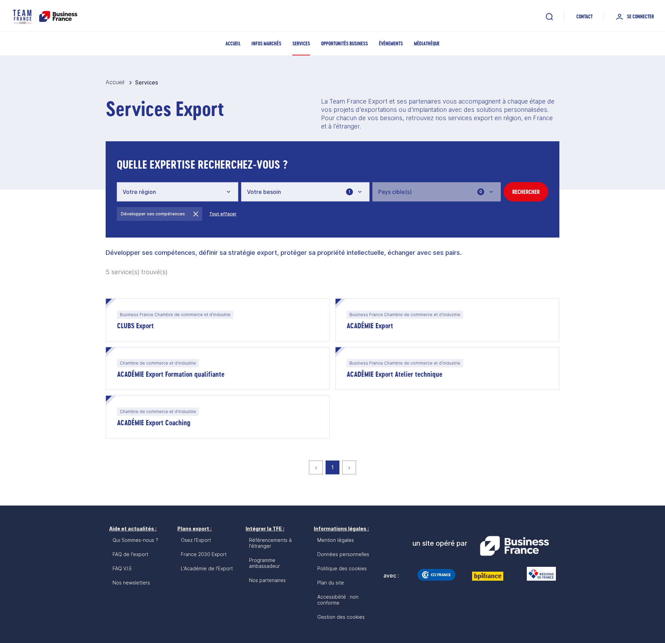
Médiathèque (427, 43)
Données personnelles (343, 554)
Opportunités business (344, 43)
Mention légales (335, 540)
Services (301, 43)
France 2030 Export (204, 554)
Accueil (232, 43)
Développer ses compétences (153, 213)
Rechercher (526, 192)
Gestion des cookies (341, 617)
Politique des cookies (342, 568)
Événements (391, 43)
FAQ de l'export (130, 554)
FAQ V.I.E (122, 568)
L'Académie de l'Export (207, 568)
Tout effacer (223, 213)
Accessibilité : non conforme (337, 600)
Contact (584, 16)
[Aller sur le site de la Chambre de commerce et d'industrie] (436, 575)
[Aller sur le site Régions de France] (538, 574)
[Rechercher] (549, 17)
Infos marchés (266, 43)
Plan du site (330, 583)
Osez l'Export (196, 540)
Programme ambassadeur (264, 563)
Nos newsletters (131, 583)
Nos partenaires (267, 580)
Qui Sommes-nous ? (135, 540)
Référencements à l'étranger (270, 543)
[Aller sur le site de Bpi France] (487, 576)
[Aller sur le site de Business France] (514, 546)
